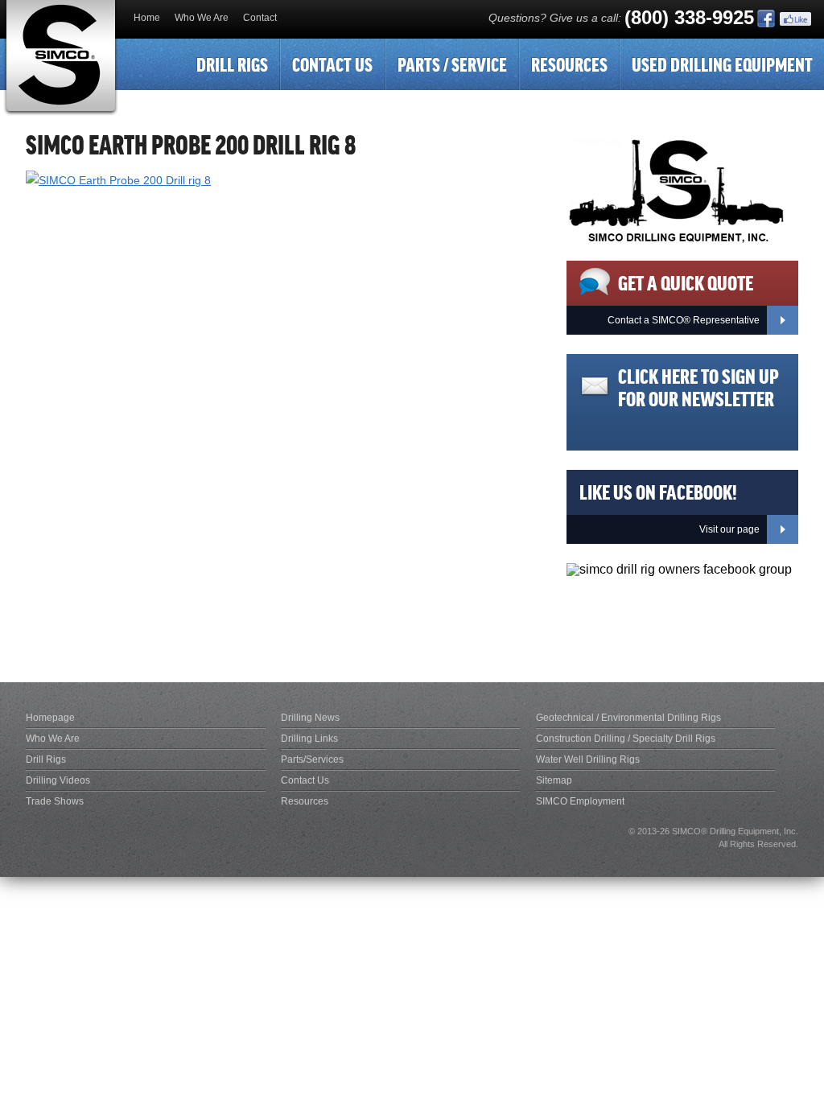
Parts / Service (452, 64)
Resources (569, 64)
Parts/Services (312, 759)
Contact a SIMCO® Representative (684, 320)
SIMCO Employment (580, 801)
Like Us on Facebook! (658, 491)
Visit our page (729, 529)
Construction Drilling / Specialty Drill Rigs (625, 738)
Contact (260, 17)
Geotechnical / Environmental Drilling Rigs (628, 717)
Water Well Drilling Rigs (588, 759)
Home (147, 17)
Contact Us (332, 64)
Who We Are (202, 17)
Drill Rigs (232, 64)
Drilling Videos (58, 780)
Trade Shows (55, 801)
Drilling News (310, 717)
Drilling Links (309, 738)
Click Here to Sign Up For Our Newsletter (698, 386)
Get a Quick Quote (685, 281)
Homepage (50, 717)
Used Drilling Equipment (722, 64)
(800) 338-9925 (689, 17)
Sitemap (554, 780)
